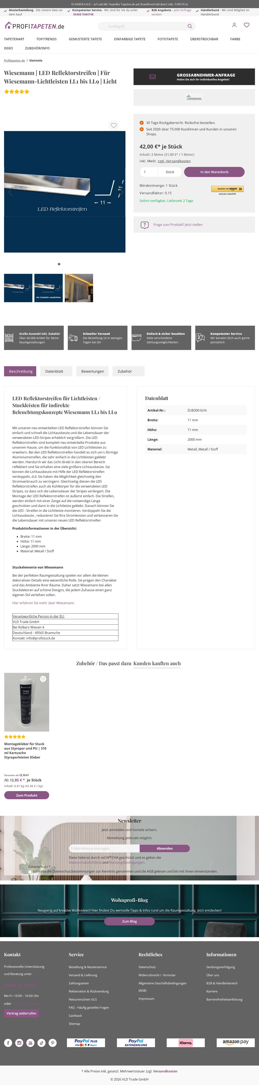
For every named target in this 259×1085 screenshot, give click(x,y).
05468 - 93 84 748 (20, 985)
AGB (150, 871)
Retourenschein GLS (83, 999)
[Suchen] (190, 26)
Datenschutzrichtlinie (85, 862)
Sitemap (74, 1024)
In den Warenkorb (214, 172)
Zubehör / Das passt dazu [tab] (103, 663)
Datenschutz (147, 967)
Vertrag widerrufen (21, 1013)
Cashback (75, 1016)
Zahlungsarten (79, 983)
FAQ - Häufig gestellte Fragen (89, 1007)
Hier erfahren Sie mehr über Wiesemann (43, 603)
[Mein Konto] (234, 26)
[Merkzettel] (246, 26)
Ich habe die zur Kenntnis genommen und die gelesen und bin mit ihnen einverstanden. (125, 871)
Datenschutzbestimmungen (73, 871)
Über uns (212, 975)
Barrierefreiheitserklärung (224, 999)
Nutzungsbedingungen (126, 862)
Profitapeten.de (14, 60)
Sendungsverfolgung (220, 967)
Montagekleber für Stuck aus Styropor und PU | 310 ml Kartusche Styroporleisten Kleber (25, 751)
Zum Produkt (26, 795)
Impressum (146, 998)
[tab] (20, 371)
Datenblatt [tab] (54, 371)
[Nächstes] (120, 193)
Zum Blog (129, 921)
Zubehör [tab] (125, 371)
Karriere (212, 991)
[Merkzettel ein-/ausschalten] (113, 125)
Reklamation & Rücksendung (89, 991)
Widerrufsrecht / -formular (157, 975)
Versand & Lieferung (83, 975)
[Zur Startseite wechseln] (34, 25)
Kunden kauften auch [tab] (157, 663)
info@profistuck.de (27, 1003)
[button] (227, 190)
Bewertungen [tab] (92, 371)
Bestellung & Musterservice (88, 967)
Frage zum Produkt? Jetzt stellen (178, 224)
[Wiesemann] (194, 97)
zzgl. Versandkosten (174, 161)
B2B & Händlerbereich (222, 983)
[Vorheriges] (9, 193)
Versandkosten (165, 1071)
